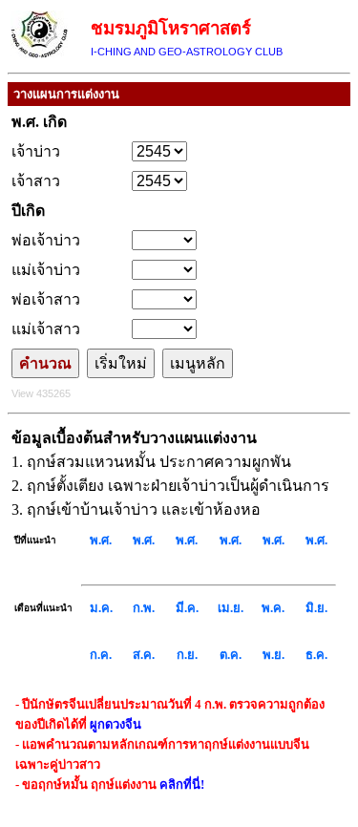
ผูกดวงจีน (115, 724)
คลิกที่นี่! (181, 784)
